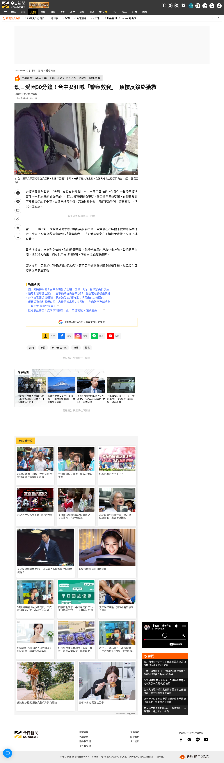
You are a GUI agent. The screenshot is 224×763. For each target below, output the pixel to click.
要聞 (33, 12)
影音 (115, 12)
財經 (82, 12)
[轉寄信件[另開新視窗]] (17, 210)
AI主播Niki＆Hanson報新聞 (121, 18)
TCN (67, 18)
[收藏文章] (17, 236)
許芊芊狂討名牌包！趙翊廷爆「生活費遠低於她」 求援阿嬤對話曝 (117, 649)
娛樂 (52, 12)
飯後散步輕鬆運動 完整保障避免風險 (37, 702)
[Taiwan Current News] (190, 5)
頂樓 (75, 347)
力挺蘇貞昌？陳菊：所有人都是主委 (75, 475)
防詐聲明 (84, 732)
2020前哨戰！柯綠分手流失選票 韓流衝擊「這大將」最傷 (35, 475)
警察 (87, 347)
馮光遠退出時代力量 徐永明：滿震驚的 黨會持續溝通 (116, 516)
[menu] (5, 12)
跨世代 (54, 18)
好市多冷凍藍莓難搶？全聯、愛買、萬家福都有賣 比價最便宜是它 (75, 649)
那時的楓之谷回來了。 (111, 474)
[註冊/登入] (219, 5)
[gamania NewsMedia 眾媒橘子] (194, 757)
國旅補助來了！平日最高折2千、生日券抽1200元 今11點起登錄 (76, 609)
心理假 (96, 18)
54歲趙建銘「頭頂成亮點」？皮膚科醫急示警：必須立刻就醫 (34, 609)
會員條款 (134, 732)
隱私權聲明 (85, 741)
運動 (62, 12)
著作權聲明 (85, 746)
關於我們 (134, 736)
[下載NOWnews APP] (204, 5)
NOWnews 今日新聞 (24, 70)
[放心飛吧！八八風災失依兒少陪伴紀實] (39, 4)
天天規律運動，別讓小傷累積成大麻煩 (116, 609)
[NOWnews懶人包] (197, 5)
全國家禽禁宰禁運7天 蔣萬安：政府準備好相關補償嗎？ (44, 570)
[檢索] (211, 5)
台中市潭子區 (59, 347)
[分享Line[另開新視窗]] (17, 201)
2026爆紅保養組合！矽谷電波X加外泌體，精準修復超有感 (34, 649)
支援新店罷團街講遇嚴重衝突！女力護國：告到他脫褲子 (75, 516)
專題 (43, 12)
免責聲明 (84, 736)
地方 (134, 12)
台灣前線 (81, 18)
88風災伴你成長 (35, 18)
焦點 (13, 12)
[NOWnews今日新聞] (13, 4)
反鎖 (43, 347)
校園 (144, 12)
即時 (23, 12)
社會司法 (50, 70)
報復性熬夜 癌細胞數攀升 (92, 569)
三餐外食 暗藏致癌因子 (91, 702)
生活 (91, 12)
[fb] (163, 5)
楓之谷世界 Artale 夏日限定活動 (34, 515)
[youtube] (183, 5)
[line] (176, 5)
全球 (72, 12)
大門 (31, 347)
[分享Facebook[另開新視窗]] (17, 193)
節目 (124, 12)
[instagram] (170, 5)
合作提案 (134, 741)
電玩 (101, 12)
